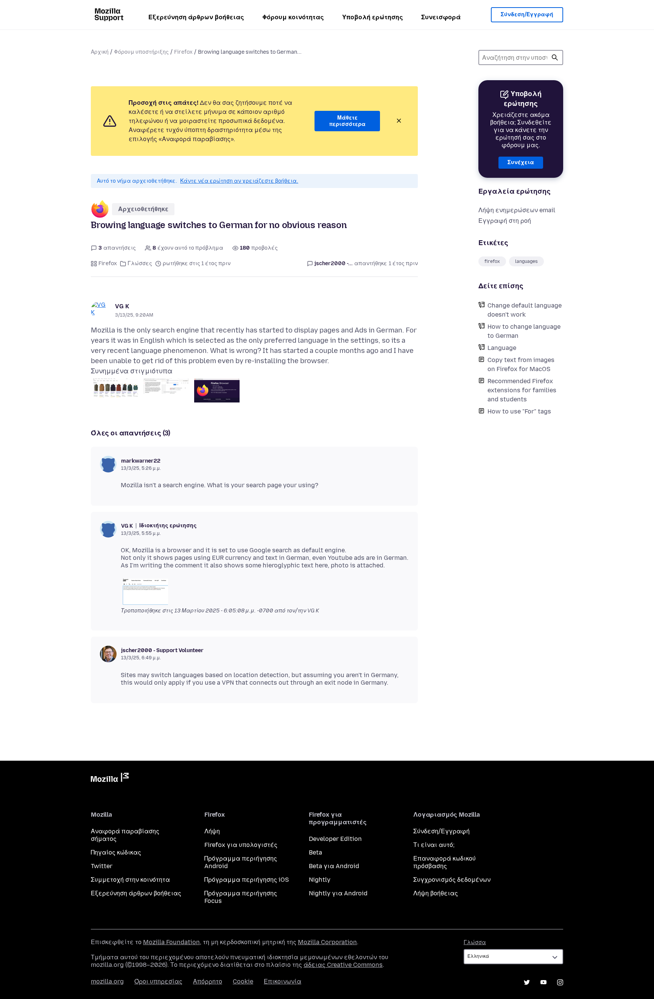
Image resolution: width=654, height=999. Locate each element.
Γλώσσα (475, 942)
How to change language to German (524, 331)
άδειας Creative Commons (343, 964)
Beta (315, 852)
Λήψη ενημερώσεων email (516, 210)
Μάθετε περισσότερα (347, 121)
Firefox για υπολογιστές (240, 844)
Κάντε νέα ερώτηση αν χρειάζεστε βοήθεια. (239, 181)
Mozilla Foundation (171, 942)
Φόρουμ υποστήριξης (141, 52)
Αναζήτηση (555, 57)
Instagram (560, 982)
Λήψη (212, 831)
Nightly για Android (338, 893)
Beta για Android (334, 866)
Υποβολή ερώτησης (372, 17)
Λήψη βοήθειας (435, 893)
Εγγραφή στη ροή (504, 220)
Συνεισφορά (441, 17)
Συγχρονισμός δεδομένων (451, 879)
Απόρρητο (207, 981)
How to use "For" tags (519, 411)
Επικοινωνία (282, 981)
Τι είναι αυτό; (434, 844)
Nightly (319, 879)
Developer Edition (335, 838)
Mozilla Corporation (327, 942)
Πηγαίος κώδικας (116, 852)
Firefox (183, 52)
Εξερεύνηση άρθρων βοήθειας (196, 17)
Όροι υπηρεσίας (158, 981)
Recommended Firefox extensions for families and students (521, 390)
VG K (122, 306)
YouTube (543, 982)
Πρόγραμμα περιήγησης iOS (246, 879)
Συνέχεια (521, 162)
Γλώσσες (140, 263)
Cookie (243, 981)
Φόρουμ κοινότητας (293, 17)
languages (526, 261)
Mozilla (110, 779)
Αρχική (100, 52)
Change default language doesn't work (524, 310)
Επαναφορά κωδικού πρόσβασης (444, 862)
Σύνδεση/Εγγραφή (527, 14)
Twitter (101, 866)
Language (501, 347)
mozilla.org (107, 981)
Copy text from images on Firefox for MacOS (520, 364)
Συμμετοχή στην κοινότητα (130, 879)
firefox (492, 261)
